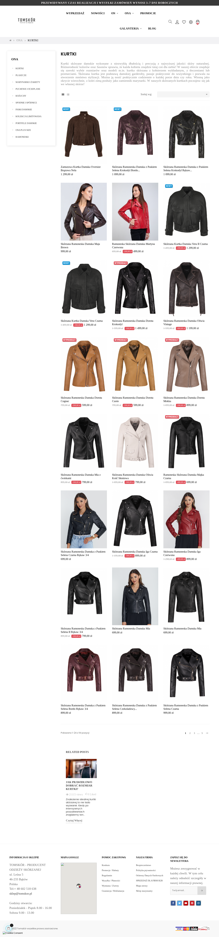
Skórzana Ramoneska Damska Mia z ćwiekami (81, 476)
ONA (14, 59)
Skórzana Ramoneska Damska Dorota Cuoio (132, 399)
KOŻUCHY (21, 96)
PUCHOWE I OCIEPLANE (28, 89)
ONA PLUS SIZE (23, 130)
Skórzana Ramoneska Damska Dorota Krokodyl (132, 322)
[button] (78, 885)
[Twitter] (179, 903)
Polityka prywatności (146, 870)
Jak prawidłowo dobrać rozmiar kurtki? (79, 785)
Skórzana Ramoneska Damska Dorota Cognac (81, 399)
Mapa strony (142, 885)
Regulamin (107, 875)
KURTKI (20, 68)
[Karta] (63, 94)
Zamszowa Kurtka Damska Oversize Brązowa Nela (81, 168)
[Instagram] (198, 903)
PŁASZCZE (21, 75)
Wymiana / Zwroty (110, 885)
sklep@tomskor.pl (20, 893)
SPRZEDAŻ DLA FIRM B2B (149, 880)
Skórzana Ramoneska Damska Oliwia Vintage (183, 322)
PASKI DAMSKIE (24, 109)
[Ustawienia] (190, 22)
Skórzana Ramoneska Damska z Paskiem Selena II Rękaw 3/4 (83, 630)
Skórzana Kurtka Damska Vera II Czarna (185, 243)
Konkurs (106, 865)
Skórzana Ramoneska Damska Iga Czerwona (182, 553)
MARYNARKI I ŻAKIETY (28, 82)
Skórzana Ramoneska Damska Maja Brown (80, 245)
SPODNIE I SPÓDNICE (26, 102)
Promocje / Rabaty (110, 870)
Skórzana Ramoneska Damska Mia (131, 628)
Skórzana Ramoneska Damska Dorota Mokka (184, 399)
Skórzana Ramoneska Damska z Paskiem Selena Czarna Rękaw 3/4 (83, 553)
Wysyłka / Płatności (111, 880)
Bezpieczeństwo (143, 865)
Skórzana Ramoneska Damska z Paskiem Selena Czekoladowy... (134, 707)
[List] (68, 94)
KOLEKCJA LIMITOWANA (28, 116)
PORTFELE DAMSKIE (26, 123)
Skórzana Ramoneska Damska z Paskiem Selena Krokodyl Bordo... (134, 168)
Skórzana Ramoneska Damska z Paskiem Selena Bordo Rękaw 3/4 (83, 707)
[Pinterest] (192, 903)
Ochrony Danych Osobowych (149, 875)
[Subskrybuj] (201, 890)
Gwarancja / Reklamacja (113, 891)
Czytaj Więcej (74, 820)
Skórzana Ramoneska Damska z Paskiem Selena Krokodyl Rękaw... (185, 168)
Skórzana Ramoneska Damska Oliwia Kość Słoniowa (132, 476)
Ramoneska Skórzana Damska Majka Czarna (183, 476)
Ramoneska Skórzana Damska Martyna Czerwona (133, 245)
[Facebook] (173, 903)
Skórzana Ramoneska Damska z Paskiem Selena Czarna (185, 707)
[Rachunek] (177, 22)
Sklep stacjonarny (144, 891)
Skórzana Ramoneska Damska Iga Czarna (135, 551)
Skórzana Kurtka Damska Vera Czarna (82, 320)
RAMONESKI (22, 137)
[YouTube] (186, 903)
